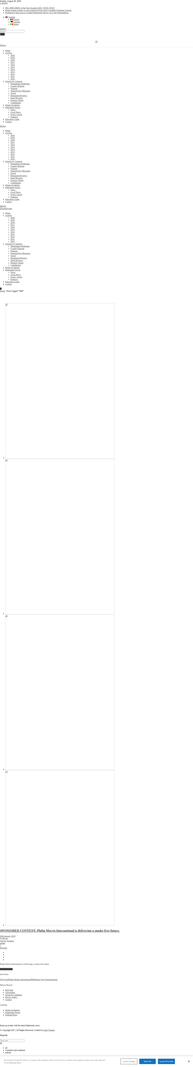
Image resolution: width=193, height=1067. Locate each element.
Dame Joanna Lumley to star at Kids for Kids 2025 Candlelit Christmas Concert (38, 10)
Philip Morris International (20, 980)
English (11, 17)
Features (10, 941)
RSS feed (9, 990)
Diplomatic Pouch (12, 1012)
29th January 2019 (7, 936)
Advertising (10, 992)
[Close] (189, 1061)
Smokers (54, 980)
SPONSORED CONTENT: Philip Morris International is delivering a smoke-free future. (60, 930)
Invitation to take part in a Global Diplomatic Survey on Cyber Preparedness (36, 13)
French (16, 19)
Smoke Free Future (42, 980)
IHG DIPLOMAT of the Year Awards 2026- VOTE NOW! (30, 8)
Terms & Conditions (13, 995)
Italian (16, 24)
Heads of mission (12, 1010)
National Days (11, 1015)
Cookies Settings (129, 1061)
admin (2, 943)
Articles (3, 941)
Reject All (147, 1061)
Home (2, 291)
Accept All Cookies (166, 1061)
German (16, 22)
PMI (32, 980)
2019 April (4, 980)
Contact (8, 1000)
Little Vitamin (49, 1030)
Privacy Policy (11, 997)
